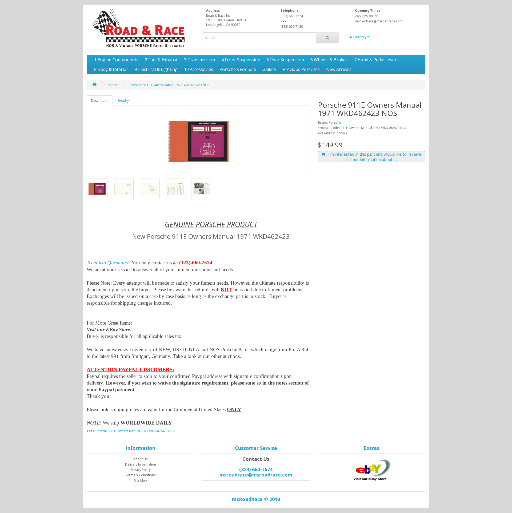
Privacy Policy (140, 469)
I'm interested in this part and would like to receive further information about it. (373, 156)
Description (100, 100)
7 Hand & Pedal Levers (376, 60)
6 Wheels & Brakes (329, 60)
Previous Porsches (301, 69)
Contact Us (255, 459)
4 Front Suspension (240, 60)
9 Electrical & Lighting (156, 69)
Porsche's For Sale (237, 69)
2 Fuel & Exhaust (161, 60)
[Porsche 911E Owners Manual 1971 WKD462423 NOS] (198, 141)
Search (113, 85)
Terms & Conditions (140, 475)
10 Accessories (198, 69)
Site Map (140, 480)
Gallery (269, 69)
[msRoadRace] (371, 469)
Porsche (335, 122)
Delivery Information (140, 464)
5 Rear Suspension (285, 60)
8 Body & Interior (111, 69)
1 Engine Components (116, 60)
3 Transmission (199, 60)
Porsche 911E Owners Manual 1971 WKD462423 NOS (169, 85)
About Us (140, 459)
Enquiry (123, 100)
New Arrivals (338, 69)
